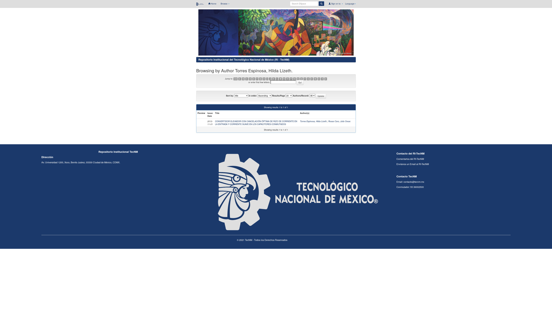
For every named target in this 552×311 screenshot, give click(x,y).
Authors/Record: (301, 95)
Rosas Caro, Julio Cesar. (339, 121)
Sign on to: (336, 3)
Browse (224, 3)
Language (349, 3)
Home (213, 3)
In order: (253, 95)
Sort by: (230, 95)
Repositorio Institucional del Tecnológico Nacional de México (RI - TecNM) (243, 59)
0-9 (235, 79)
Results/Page (278, 95)
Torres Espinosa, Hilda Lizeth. (313, 121)
